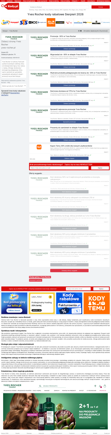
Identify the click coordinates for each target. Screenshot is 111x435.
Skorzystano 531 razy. (87, 64)
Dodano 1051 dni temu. (75, 82)
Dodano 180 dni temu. (71, 155)
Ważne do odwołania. (63, 45)
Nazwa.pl (56, 9)
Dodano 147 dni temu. (74, 45)
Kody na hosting (65, 1)
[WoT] (96, 22)
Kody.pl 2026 (4, 433)
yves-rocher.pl (8, 47)
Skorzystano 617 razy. (87, 100)
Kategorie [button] (75, 1)
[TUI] (69, 22)
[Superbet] (14, 22)
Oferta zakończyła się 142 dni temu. (67, 261)
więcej (106, 42)
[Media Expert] (60, 22)
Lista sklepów (91, 1)
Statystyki (41, 433)
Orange (81, 9)
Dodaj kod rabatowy (104, 1)
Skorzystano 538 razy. (87, 82)
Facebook (71, 433)
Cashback (9, 1)
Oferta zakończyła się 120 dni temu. (67, 225)
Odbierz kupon (69, 158)
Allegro (73, 9)
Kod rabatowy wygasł (69, 192)
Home (3, 1)
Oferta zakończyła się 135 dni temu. (67, 243)
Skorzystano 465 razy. (87, 137)
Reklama (84, 433)
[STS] (23, 22)
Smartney (31, 9)
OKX (85, 9)
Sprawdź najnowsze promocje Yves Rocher (68, 109)
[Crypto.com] (42, 22)
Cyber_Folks (42, 9)
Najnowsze (18, 1)
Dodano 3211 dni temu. (75, 118)
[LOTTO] (5, 22)
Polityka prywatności (56, 433)
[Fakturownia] (105, 22)
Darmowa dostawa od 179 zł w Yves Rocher (68, 91)
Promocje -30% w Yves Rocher (63, 36)
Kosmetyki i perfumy (35, 280)
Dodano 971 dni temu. (74, 64)
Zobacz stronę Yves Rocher (11, 43)
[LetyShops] (87, 22)
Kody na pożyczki (42, 1)
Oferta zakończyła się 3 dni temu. (66, 188)
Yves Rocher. (53, 45)
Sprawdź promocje (69, 122)
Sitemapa (29, 433)
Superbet (65, 9)
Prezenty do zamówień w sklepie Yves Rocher (69, 128)
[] (91, 31)
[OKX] (33, 22)
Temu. (51, 155)
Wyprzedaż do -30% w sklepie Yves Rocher (68, 54)
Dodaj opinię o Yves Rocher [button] (40, 277)
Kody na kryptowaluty (29, 1)
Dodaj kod (107, 433)
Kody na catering (54, 1)
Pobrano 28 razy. (80, 188)
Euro (77, 9)
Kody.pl (5, 31)
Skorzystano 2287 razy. (83, 155)
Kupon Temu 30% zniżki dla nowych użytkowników (71, 146)
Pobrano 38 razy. (80, 206)
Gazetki (83, 1)
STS (70, 9)
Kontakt (95, 433)
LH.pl (47, 9)
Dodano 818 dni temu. (75, 137)
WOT (61, 9)
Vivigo (36, 9)
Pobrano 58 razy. (81, 225)
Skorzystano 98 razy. (86, 45)
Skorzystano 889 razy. (87, 118)
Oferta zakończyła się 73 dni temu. (67, 206)
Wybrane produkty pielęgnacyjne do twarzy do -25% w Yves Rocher (78, 73)
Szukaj (100, 7)
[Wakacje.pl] (78, 22)
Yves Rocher (13, 31)
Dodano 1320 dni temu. (75, 100)
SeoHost (51, 9)
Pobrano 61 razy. (81, 243)
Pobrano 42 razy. (81, 261)
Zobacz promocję (69, 49)
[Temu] (51, 22)
